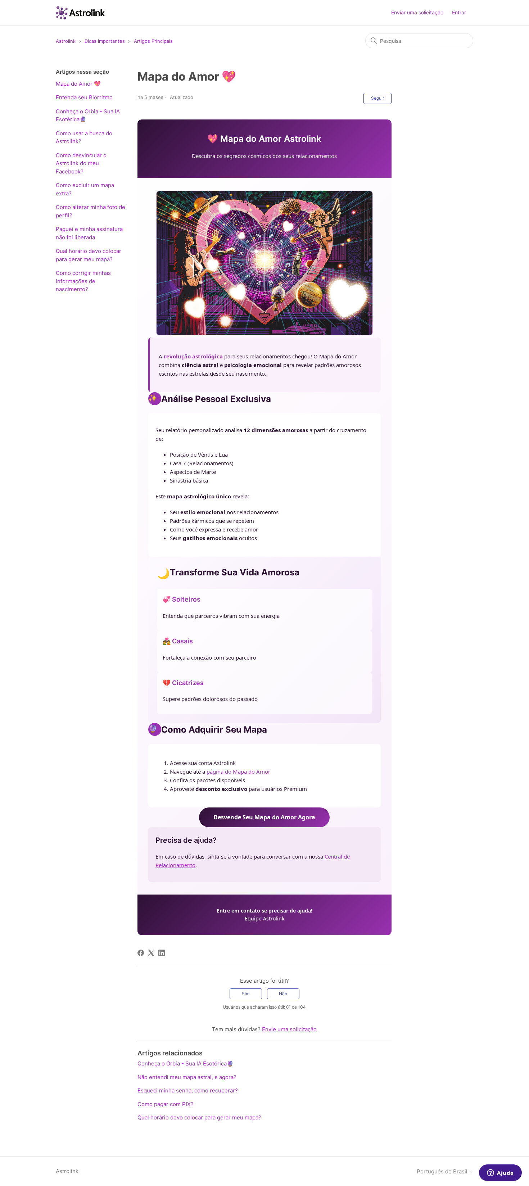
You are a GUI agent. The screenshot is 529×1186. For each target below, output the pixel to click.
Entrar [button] (459, 12)
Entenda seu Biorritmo (84, 97)
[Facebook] (140, 953)
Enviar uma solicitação (417, 12)
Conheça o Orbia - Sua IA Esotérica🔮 (88, 115)
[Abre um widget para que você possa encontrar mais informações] (500, 1173)
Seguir (377, 98)
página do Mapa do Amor (238, 771)
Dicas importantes (105, 41)
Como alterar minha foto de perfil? (90, 211)
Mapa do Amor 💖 (78, 83)
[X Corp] (151, 953)
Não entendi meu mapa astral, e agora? (186, 1077)
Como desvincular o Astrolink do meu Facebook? (81, 163)
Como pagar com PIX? (165, 1104)
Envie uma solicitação (289, 1029)
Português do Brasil (443, 1171)
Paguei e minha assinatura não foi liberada (89, 233)
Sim (245, 993)
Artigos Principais (153, 41)
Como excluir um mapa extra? (85, 189)
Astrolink (66, 41)
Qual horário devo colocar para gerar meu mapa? (88, 255)
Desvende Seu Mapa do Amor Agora (264, 817)
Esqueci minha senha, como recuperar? (187, 1090)
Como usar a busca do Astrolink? (84, 137)
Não (283, 993)
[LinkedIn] (161, 953)
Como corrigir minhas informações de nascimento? (83, 281)
